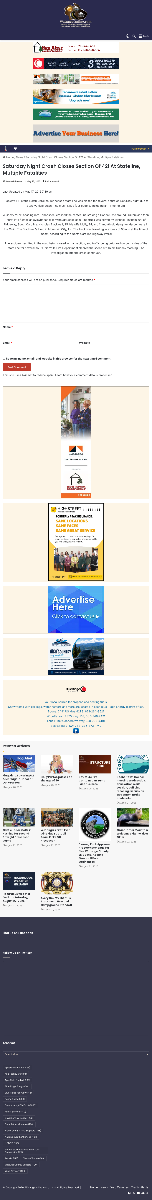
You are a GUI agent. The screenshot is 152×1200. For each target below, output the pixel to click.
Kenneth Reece (14, 181)
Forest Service (15, 1111)
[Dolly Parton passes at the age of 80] (57, 764)
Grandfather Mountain (19, 1124)
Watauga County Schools (21, 1164)
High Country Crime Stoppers (23, 1130)
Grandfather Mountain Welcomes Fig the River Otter (132, 833)
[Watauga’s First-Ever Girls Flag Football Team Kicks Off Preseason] (57, 817)
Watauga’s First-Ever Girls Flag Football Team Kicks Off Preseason (55, 835)
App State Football (17, 1080)
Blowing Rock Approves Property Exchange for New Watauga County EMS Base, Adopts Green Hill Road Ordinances (94, 853)
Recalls (11, 1158)
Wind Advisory (15, 1171)
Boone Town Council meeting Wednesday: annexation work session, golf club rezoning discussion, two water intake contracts (131, 787)
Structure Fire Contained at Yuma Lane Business (92, 780)
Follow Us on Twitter (17, 953)
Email (7, 343)
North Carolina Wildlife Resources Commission (22, 1150)
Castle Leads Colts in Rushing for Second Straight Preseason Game (17, 835)
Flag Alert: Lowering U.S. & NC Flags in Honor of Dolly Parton (19, 779)
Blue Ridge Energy (17, 1086)
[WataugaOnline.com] (76, 16)
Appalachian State (17, 1067)
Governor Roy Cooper (19, 1118)
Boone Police (15, 1099)
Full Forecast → (140, 148)
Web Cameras (119, 1187)
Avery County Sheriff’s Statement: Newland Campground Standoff (56, 901)
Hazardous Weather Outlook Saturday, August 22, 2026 (16, 897)
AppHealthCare (16, 1073)
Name (8, 327)
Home (9, 157)
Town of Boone (33, 1158)
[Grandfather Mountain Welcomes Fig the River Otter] (133, 817)
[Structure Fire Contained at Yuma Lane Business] (95, 764)
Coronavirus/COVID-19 (20, 1105)
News (19, 157)
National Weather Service (21, 1136)
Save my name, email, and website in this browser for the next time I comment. (58, 358)
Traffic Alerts (139, 1187)
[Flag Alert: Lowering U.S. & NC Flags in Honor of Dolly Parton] (19, 763)
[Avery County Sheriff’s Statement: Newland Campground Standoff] (57, 883)
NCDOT (12, 1143)
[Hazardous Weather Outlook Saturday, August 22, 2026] (19, 881)
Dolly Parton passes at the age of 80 (56, 778)
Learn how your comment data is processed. (84, 375)
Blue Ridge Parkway (18, 1092)
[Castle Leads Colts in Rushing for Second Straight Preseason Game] (19, 817)
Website (84, 343)
